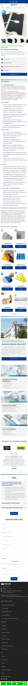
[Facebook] (13, 2)
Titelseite (2, 7)
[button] (3, 41)
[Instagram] (16, 2)
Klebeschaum (9, 7)
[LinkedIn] (11, 2)
